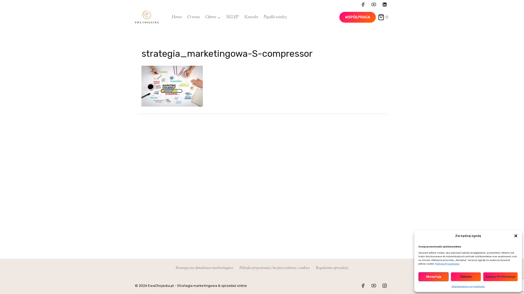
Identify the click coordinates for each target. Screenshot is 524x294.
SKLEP (232, 17)
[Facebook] (362, 4)
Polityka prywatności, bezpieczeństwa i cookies (274, 268)
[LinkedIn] (384, 4)
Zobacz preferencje (500, 276)
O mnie (193, 17)
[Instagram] (384, 285)
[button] (516, 236)
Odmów (466, 276)
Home (177, 17)
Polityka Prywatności (447, 263)
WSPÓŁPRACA (357, 17)
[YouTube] (373, 4)
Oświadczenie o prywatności (468, 286)
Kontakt (251, 17)
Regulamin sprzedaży (332, 268)
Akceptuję (433, 276)
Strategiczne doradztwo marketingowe (204, 268)
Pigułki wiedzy (275, 17)
